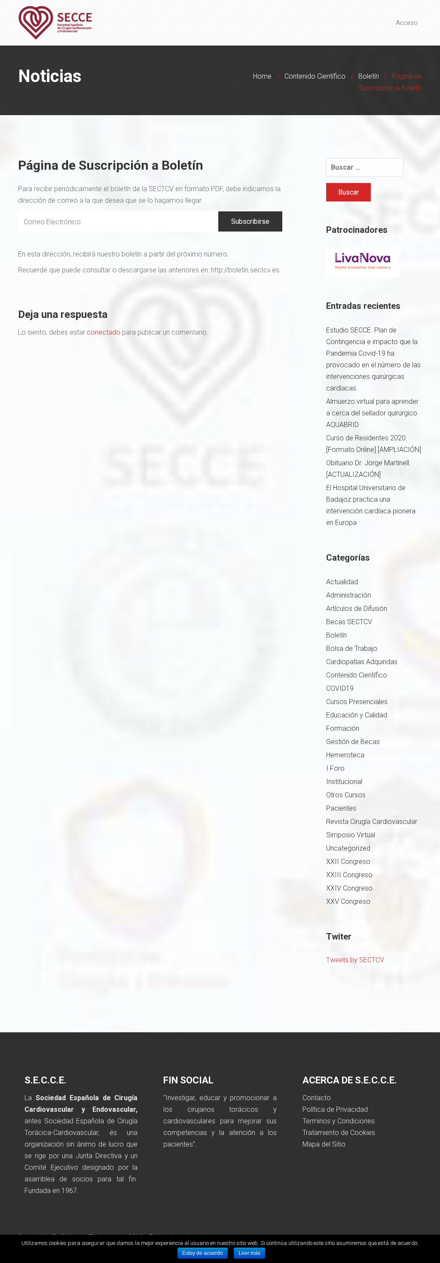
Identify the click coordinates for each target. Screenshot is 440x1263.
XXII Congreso (348, 861)
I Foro (335, 768)
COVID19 (340, 688)
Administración (348, 595)
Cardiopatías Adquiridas (361, 662)
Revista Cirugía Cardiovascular (371, 822)
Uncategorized (348, 848)
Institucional (344, 782)
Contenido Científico (314, 76)
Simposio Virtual (350, 835)
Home (262, 76)
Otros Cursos (346, 795)
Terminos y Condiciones (338, 1121)
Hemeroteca (345, 755)
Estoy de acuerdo (202, 1253)
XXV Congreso (348, 901)
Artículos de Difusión (356, 608)
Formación (342, 728)
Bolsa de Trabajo (351, 648)
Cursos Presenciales (357, 702)
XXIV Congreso (349, 888)
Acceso (407, 23)
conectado (103, 332)
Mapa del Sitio (323, 1144)
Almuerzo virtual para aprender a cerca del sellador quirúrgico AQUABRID (372, 413)
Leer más (249, 1253)
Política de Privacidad (335, 1109)
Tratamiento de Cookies (338, 1133)
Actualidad (342, 582)
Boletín (368, 76)
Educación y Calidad (356, 715)
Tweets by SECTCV (355, 960)
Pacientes (341, 808)
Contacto (316, 1098)
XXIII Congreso (349, 875)
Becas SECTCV (349, 622)
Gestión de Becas (353, 742)
